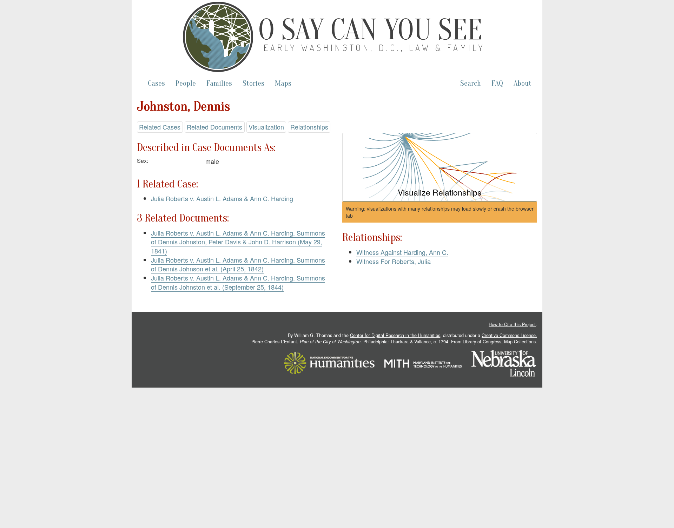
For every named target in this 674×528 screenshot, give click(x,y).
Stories (253, 83)
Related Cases (159, 126)
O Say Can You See (370, 30)
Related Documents (214, 126)
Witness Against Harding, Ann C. (402, 252)
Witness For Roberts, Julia (393, 261)
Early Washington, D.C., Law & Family (374, 47)
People (186, 83)
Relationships (309, 126)
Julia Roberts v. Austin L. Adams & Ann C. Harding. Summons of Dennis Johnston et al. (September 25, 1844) (238, 282)
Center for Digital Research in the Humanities (395, 335)
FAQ (497, 83)
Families (219, 83)
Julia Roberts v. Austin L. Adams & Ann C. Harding (222, 198)
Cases (156, 83)
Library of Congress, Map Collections (499, 341)
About (522, 83)
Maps (283, 83)
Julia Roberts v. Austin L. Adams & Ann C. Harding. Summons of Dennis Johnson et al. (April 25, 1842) (238, 264)
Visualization (266, 126)
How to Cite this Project (512, 324)
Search (470, 83)
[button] (439, 167)
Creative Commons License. (509, 335)
